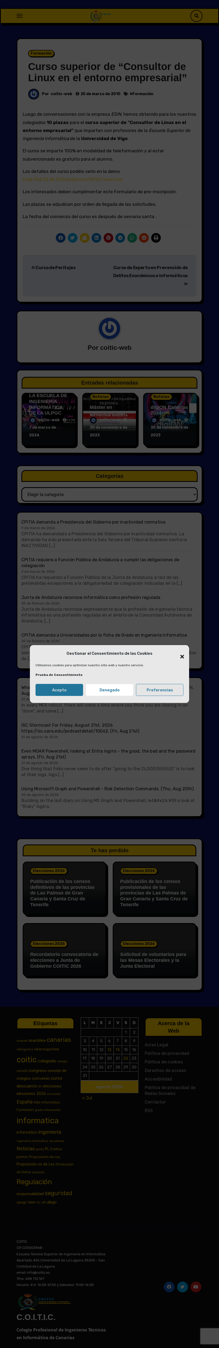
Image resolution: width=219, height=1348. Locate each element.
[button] (179, 653)
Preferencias (160, 690)
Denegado (110, 690)
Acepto (59, 690)
